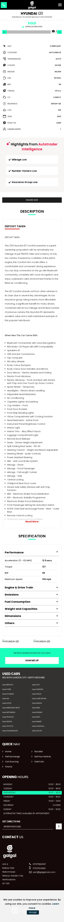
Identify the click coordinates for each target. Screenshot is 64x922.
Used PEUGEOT (8, 717)
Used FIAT (36, 685)
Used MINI (36, 708)
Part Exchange (12, 757)
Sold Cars (39, 762)
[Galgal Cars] (32, 5)
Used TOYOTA (7, 726)
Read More (32, 521)
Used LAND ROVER (39, 698)
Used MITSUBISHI (8, 712)
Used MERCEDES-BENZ (11, 708)
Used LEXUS (6, 703)
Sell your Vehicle (42, 757)
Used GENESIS (37, 689)
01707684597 (39, 864)
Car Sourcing (11, 762)
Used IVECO (36, 694)
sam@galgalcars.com (43, 872)
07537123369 (39, 868)
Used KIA (5, 698)
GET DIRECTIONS (11, 821)
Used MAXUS (37, 703)
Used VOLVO (37, 731)
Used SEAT (36, 717)
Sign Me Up (32, 660)
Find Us (8, 767)
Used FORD (6, 689)
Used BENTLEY (7, 685)
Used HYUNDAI (8, 694)
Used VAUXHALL (38, 726)
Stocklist (38, 752)
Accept (32, 912)
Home (8, 752)
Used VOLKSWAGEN (10, 731)
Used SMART (37, 721)
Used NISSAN (37, 712)
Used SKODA (7, 721)
